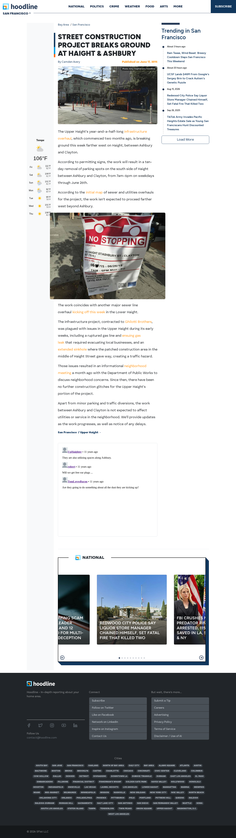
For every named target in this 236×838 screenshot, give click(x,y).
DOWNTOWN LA (119, 776)
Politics (97, 6)
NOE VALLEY (177, 793)
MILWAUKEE (70, 793)
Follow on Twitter (103, 708)
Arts (164, 6)
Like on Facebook (103, 715)
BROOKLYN (82, 771)
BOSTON (56, 771)
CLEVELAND (180, 771)
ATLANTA (184, 766)
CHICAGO (128, 771)
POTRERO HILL (163, 798)
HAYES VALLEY (158, 782)
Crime (114, 6)
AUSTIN (197, 766)
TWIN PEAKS (125, 809)
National (76, 6)
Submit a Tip (162, 700)
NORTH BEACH (196, 793)
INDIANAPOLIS (55, 787)
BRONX (68, 771)
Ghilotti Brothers (138, 322)
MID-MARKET (52, 793)
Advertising (161, 715)
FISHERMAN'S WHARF (110, 782)
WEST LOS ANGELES (118, 814)
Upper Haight (89, 432)
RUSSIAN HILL (66, 803)
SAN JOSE (57, 766)
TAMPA (92, 809)
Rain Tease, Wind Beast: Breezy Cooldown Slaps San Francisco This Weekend (186, 57)
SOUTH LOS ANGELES (52, 809)
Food (149, 6)
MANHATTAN (169, 787)
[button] (62, 657)
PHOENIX (101, 798)
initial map (94, 192)
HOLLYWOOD (177, 782)
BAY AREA (149, 766)
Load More (185, 139)
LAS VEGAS (90, 787)
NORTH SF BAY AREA (113, 766)
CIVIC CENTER (162, 771)
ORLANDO (67, 798)
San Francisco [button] (15, 13)
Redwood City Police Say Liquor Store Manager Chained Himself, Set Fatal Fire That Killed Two (187, 99)
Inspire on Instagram (105, 729)
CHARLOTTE (112, 771)
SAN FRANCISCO (75, 766)
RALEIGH (193, 798)
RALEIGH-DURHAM (44, 803)
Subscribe (223, 6)
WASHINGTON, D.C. (186, 809)
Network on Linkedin (105, 722)
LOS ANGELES (130, 787)
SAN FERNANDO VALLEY (165, 803)
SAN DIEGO (142, 803)
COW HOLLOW (41, 776)
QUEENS (180, 798)
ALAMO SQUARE (167, 766)
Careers (159, 708)
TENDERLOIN (107, 809)
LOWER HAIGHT (150, 787)
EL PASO (199, 776)
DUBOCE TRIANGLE (142, 776)
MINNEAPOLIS (88, 793)
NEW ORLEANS (137, 793)
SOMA (199, 803)
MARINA (185, 787)
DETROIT (84, 776)
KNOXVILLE (74, 787)
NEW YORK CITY (158, 793)
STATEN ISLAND (76, 809)
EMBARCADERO (45, 782)
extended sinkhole (72, 349)
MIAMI (37, 793)
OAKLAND (93, 766)
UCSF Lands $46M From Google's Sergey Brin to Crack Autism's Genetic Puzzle (188, 78)
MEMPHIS (199, 787)
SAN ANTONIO (125, 803)
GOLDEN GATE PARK (136, 782)
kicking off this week (89, 312)
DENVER (70, 776)
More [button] (178, 6)
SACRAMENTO (85, 803)
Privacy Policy (163, 722)
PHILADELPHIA (84, 798)
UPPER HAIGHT (164, 809)
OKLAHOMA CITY (48, 798)
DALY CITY (134, 766)
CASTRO (97, 771)
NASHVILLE (119, 793)
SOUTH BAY (42, 766)
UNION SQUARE (144, 809)
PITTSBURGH (117, 798)
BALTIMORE (41, 771)
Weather (132, 6)
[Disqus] (107, 489)
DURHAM (161, 776)
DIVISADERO (99, 776)
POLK (132, 798)
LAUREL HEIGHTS (109, 787)
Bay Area (63, 24)
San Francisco (81, 24)
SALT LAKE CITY (105, 803)
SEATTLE (187, 803)
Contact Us (99, 736)
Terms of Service (164, 729)
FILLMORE (63, 782)
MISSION (104, 793)
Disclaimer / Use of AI (168, 736)
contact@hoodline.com (42, 737)
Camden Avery (69, 62)
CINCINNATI (144, 771)
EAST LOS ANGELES (181, 776)
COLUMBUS (196, 771)
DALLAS (57, 776)
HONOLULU (195, 782)
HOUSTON (38, 787)
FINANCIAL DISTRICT (83, 782)
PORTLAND (145, 798)
